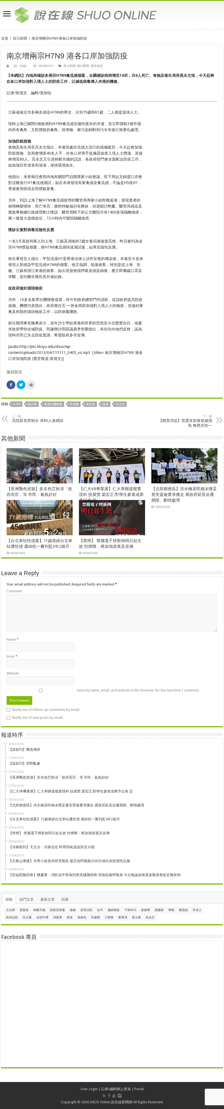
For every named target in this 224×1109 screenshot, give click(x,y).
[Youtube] (114, 1095)
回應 (65, 899)
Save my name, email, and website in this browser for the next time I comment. (138, 690)
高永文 (120, 404)
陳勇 (105, 404)
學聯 (171, 910)
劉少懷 (32, 404)
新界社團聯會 (53, 404)
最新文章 (47, 899)
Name (13, 639)
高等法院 (86, 910)
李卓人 (197, 910)
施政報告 (114, 910)
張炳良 (81, 917)
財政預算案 (57, 910)
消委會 (57, 917)
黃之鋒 (136, 917)
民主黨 (27, 917)
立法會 (10, 910)
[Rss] (104, 1095)
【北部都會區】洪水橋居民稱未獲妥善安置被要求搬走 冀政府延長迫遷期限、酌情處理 (184, 494)
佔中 (100, 910)
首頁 (4, 38)
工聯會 (109, 917)
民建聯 (95, 917)
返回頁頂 (14, 372)
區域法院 (12, 917)
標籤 (9, 899)
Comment (14, 591)
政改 (70, 917)
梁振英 (24, 910)
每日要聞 (83, 66)
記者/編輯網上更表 (116, 1089)
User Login (89, 1089)
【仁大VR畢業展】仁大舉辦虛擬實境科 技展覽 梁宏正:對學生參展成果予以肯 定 (111, 494)
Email (12, 656)
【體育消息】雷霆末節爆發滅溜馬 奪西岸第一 (185, 421)
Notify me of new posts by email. (37, 717)
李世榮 (74, 404)
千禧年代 (130, 910)
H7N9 (16, 404)
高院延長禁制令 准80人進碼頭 (37, 419)
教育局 (122, 917)
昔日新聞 (20, 38)
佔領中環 (42, 917)
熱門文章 (26, 899)
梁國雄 (159, 910)
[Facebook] (109, 1095)
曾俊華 (145, 910)
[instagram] (119, 1095)
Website (13, 673)
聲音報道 (97, 66)
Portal (139, 1089)
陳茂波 (183, 910)
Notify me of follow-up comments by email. (46, 710)
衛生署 (90, 404)
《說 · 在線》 (20, 66)
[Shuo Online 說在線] (112, 13)
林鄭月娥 (39, 910)
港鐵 (73, 910)
